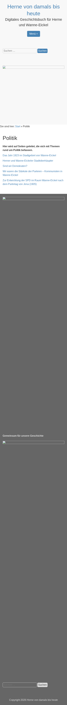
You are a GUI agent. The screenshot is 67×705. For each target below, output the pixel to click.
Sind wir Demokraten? (15, 166)
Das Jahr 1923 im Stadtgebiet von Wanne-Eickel (29, 155)
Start (17, 126)
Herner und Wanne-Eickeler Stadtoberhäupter (28, 160)
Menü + (33, 33)
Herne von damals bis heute (42, 700)
